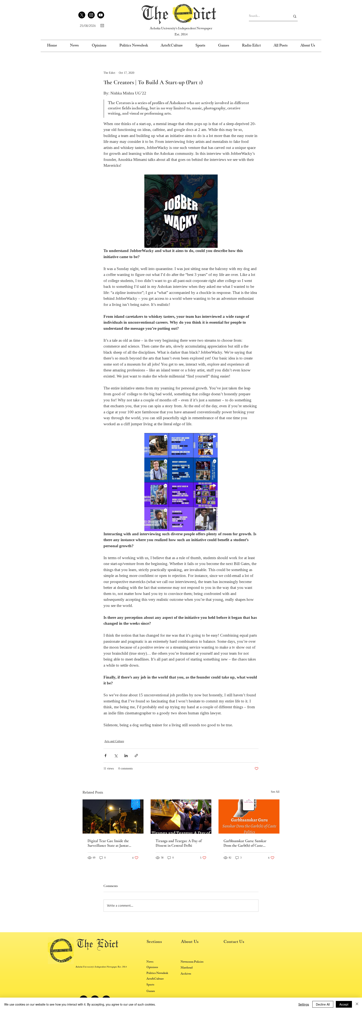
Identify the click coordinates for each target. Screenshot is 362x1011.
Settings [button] (303, 1004)
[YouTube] (100, 15)
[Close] (356, 1004)
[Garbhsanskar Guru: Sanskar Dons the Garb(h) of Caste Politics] (248, 816)
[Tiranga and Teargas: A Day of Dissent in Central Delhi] (181, 816)
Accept (343, 1004)
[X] (81, 15)
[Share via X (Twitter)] (116, 756)
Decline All (323, 1004)
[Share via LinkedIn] (126, 756)
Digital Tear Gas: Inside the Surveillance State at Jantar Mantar (108, 843)
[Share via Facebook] (105, 756)
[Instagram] (91, 15)
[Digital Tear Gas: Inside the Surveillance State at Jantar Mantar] (113, 816)
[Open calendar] (102, 25)
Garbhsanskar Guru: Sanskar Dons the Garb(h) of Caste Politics (245, 843)
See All (275, 791)
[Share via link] (136, 756)
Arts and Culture (114, 741)
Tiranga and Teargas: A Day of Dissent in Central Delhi (179, 843)
